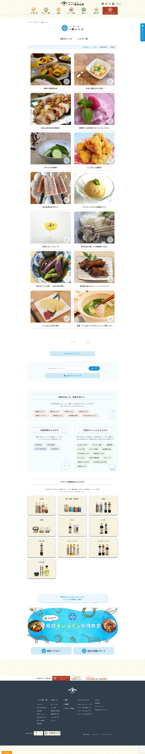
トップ (29, 22)
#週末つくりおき (83, 462)
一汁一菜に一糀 (42, 700)
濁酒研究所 (54, 714)
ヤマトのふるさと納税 (84, 714)
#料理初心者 (107, 449)
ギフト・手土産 (69, 708)
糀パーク (54, 700)
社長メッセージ (41, 714)
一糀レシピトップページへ (72, 354)
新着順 (112, 47)
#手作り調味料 (94, 458)
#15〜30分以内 (40, 449)
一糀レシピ (36, 22)
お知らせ (97, 700)
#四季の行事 (73, 416)
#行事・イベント (41, 416)
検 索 (92, 368)
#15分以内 (50, 445)
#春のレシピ (40, 411)
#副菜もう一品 (99, 453)
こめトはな (54, 717)
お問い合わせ (86, 734)
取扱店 (67, 704)
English (118, 4)
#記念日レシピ (58, 416)
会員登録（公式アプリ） (101, 709)
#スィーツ (107, 458)
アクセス (53, 720)
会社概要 (39, 711)
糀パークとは (54, 704)
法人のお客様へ (41, 720)
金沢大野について (41, 717)
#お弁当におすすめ (100, 462)
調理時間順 (103, 47)
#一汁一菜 (81, 449)
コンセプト (40, 704)
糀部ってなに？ (54, 650)
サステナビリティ (99, 706)
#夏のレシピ (54, 411)
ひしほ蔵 (53, 707)
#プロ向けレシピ (83, 453)
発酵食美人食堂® (55, 711)
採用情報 (39, 723)
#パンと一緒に (97, 445)
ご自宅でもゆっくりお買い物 (43, 678)
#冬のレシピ (83, 411)
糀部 (66, 700)
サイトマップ (95, 734)
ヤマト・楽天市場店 (83, 707)
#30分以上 (55, 449)
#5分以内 (38, 445)
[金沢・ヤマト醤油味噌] (72, 3)
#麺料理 (109, 445)
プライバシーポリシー (107, 734)
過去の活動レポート (96, 650)
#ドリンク (81, 458)
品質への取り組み (41, 707)
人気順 (94, 47)
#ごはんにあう (82, 445)
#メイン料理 (93, 449)
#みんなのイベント (90, 416)
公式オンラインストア (84, 704)
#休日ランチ (82, 466)
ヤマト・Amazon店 (83, 711)
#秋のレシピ (69, 411)
